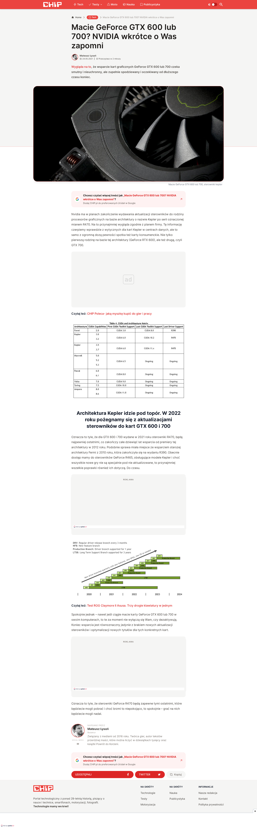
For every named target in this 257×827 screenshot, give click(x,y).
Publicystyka (152, 4)
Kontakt (203, 798)
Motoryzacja (148, 804)
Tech (80, 4)
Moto (114, 4)
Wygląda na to (81, 67)
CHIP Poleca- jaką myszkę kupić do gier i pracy (119, 313)
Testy (95, 4)
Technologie (148, 792)
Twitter (144, 774)
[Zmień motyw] (212, 4)
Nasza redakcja (208, 792)
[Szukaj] (221, 4)
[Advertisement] (128, 503)
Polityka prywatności (211, 804)
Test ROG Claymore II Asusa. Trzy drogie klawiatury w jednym (129, 605)
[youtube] (78, 744)
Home (78, 17)
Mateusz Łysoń (88, 56)
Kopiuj (178, 774)
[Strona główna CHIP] (52, 4)
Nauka (131, 4)
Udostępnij (83, 774)
